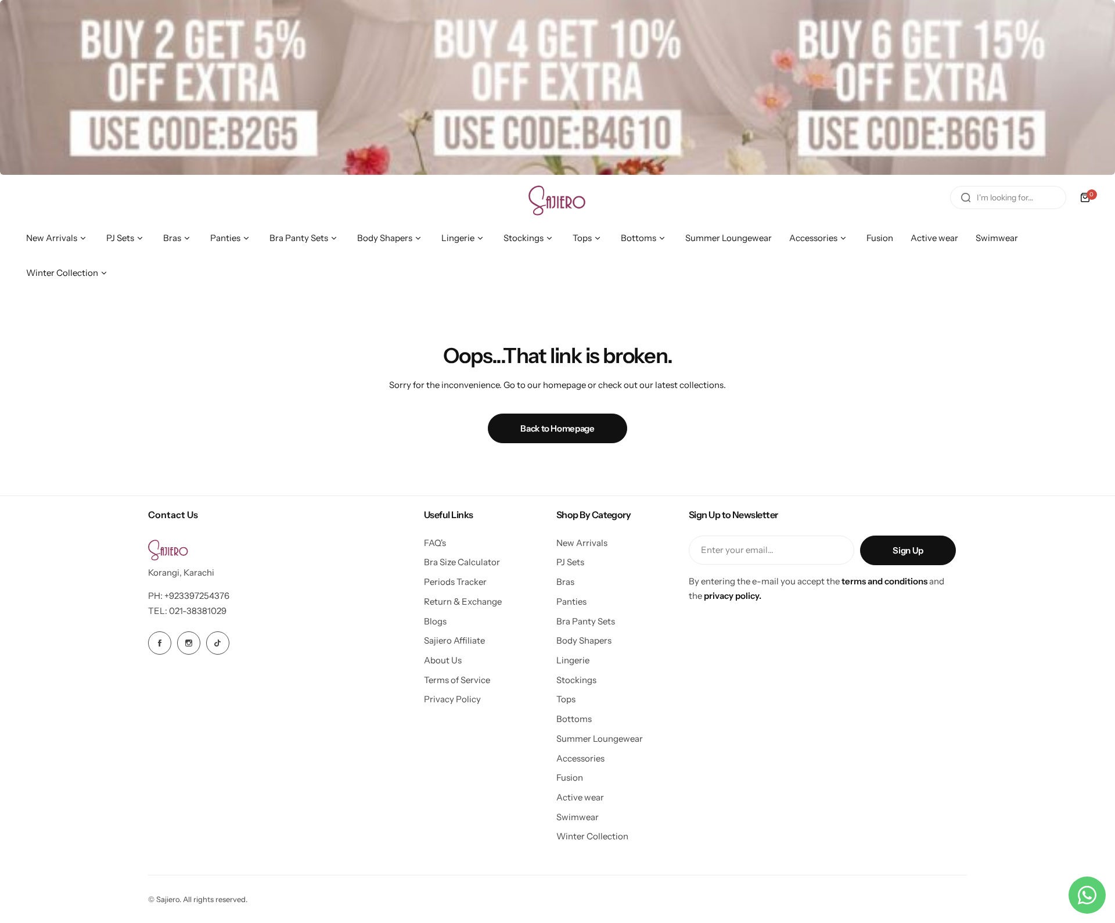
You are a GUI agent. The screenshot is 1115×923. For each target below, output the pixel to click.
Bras (565, 581)
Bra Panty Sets (585, 621)
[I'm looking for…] (966, 197)
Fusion (569, 777)
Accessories (580, 758)
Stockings (576, 679)
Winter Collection (592, 836)
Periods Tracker (455, 581)
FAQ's (435, 542)
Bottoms (574, 718)
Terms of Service (457, 679)
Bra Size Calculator (462, 562)
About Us (443, 660)
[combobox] (1008, 197)
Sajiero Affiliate (454, 640)
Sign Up (908, 550)
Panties (571, 601)
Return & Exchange (463, 601)
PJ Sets (570, 562)
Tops (566, 699)
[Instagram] (188, 643)
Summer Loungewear (599, 738)
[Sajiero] (557, 197)
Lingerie (572, 660)
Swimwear (577, 817)
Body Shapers (584, 640)
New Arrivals (581, 542)
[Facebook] (159, 643)
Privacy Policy (452, 699)
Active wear (580, 797)
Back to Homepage (557, 428)
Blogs (435, 621)
